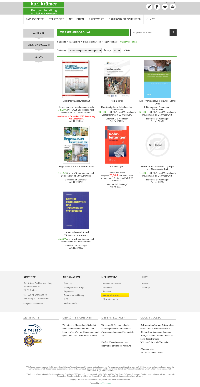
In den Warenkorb (75, 63)
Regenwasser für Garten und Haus (76, 166)
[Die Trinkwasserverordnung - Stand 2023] (157, 79)
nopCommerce (105, 383)
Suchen (173, 32)
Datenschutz (89, 332)
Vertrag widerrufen (111, 295)
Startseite (61, 42)
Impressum (69, 291)
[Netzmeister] (117, 79)
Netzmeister (117, 100)
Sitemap (146, 287)
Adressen (107, 287)
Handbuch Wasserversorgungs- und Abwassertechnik (157, 168)
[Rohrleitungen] (117, 145)
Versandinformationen (135, 369)
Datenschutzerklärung (74, 295)
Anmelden (157, 7)
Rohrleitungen (117, 166)
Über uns (68, 283)
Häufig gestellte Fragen (74, 287)
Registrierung (149, 7)
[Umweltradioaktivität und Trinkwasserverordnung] (76, 211)
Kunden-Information (112, 283)
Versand (85, 110)
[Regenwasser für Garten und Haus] (76, 145)
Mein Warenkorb (110, 299)
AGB (66, 299)
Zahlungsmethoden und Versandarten (118, 332)
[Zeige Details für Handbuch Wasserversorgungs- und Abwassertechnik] (157, 145)
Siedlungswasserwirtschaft (76, 100)
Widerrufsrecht (70, 303)
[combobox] (150, 32)
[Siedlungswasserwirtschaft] (76, 79)
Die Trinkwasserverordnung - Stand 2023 (157, 102)
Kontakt (145, 283)
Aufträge (107, 291)
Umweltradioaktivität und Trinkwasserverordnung (76, 233)
